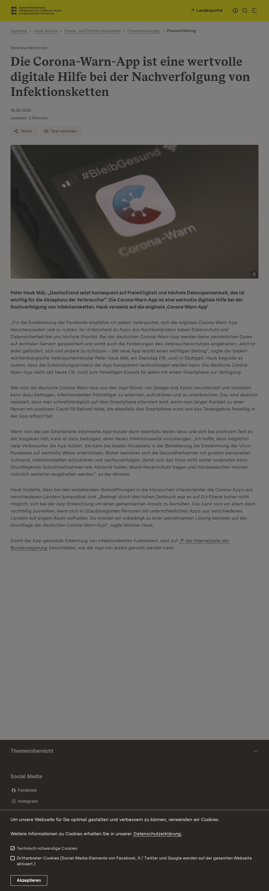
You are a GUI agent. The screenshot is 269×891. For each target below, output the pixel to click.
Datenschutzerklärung (157, 833)
